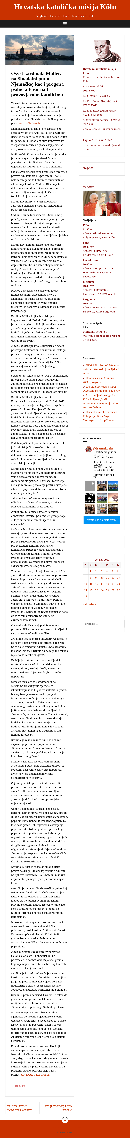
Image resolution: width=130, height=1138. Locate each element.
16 (96, 583)
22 (91, 590)
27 (118, 590)
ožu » (92, 604)
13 (118, 577)
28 (85, 596)
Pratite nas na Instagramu (101, 520)
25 (107, 590)
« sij (85, 604)
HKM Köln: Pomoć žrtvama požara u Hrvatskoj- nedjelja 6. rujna (101, 369)
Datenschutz (66, 1127)
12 (113, 577)
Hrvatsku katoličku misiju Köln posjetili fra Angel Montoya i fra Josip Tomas (100, 416)
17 (102, 583)
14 (85, 583)
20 (118, 583)
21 (85, 590)
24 (102, 590)
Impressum (54, 1127)
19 (113, 583)
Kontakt (77, 1127)
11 (107, 577)
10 (102, 577)
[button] (90, 486)
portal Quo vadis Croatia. (35, 1074)
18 (107, 583)
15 (91, 583)
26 (113, 590)
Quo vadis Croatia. (30, 123)
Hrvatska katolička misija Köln (65, 7)
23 (96, 590)
